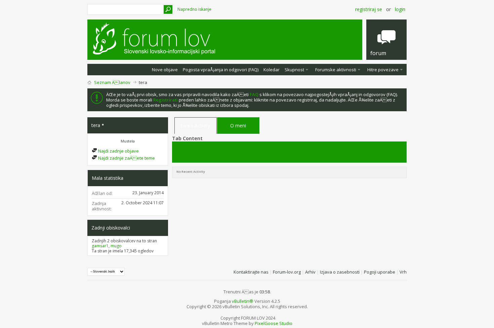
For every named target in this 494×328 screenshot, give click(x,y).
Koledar (271, 70)
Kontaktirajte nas (251, 272)
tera (176, 150)
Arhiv (310, 272)
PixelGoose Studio (273, 323)
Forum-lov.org (287, 272)
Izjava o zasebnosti (340, 272)
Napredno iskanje (194, 9)
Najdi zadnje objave (118, 151)
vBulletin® (242, 301)
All (174, 144)
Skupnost (294, 70)
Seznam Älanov (112, 82)
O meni (238, 125)
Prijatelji (180, 155)
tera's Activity (195, 125)
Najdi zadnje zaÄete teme (126, 158)
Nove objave (165, 70)
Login (400, 9)
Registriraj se (368, 9)
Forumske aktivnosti (335, 70)
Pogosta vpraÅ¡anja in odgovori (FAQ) (220, 70)
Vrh (403, 272)
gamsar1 (100, 246)
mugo (116, 246)
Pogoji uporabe (379, 272)
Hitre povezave (383, 70)
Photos (179, 160)
